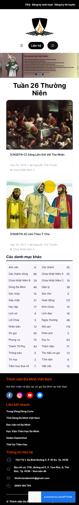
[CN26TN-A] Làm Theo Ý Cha (30, 234)
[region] (39, 65)
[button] (36, 74)
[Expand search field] (52, 45)
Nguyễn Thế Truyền (45, 165)
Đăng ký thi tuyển (65, 4)
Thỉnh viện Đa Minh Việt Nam (27, 501)
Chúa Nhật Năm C (24, 169)
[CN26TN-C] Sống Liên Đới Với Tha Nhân (37, 154)
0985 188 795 (23, 485)
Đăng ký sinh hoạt (42, 4)
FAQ (27, 4)
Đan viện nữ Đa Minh (18, 424)
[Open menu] (21, 45)
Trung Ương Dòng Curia (19, 411)
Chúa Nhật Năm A (24, 249)
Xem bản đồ (39, 471)
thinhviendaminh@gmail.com (32, 478)
